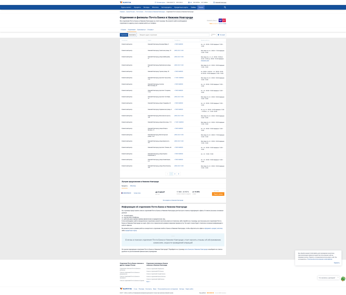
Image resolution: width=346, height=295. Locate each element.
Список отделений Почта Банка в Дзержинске (129, 273)
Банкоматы (141, 30)
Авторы (181, 289)
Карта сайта (189, 289)
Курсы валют (126, 7)
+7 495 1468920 (179, 78)
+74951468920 (178, 44)
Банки (201, 7)
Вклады (146, 7)
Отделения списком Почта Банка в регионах (130, 269)
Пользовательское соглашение (168, 289)
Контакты (149, 289)
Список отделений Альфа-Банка (155, 274)
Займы (193, 7)
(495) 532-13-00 (178, 50)
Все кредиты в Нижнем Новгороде (173, 200)
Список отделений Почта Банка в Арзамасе (129, 277)
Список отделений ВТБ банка (155, 271)
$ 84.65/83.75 (171, 2)
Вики (154, 289)
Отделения (131, 30)
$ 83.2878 (196, 2)
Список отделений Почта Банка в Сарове (132, 280)
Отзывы (150, 30)
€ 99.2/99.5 (179, 2)
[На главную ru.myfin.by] (126, 289)
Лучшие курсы (161, 2)
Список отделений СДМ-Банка (155, 279)
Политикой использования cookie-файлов (319, 259)
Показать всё (205, 60)
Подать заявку (218, 194)
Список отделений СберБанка (155, 268)
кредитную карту (131, 230)
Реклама (141, 289)
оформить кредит (211, 228)
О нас (135, 289)
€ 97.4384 (204, 2)
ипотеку (220, 228)
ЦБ (191, 2)
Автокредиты (166, 7)
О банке (123, 30)
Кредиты (137, 7)
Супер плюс (137, 193)
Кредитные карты (181, 7)
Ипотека (155, 7)
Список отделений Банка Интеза (156, 276)
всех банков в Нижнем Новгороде (196, 249)
